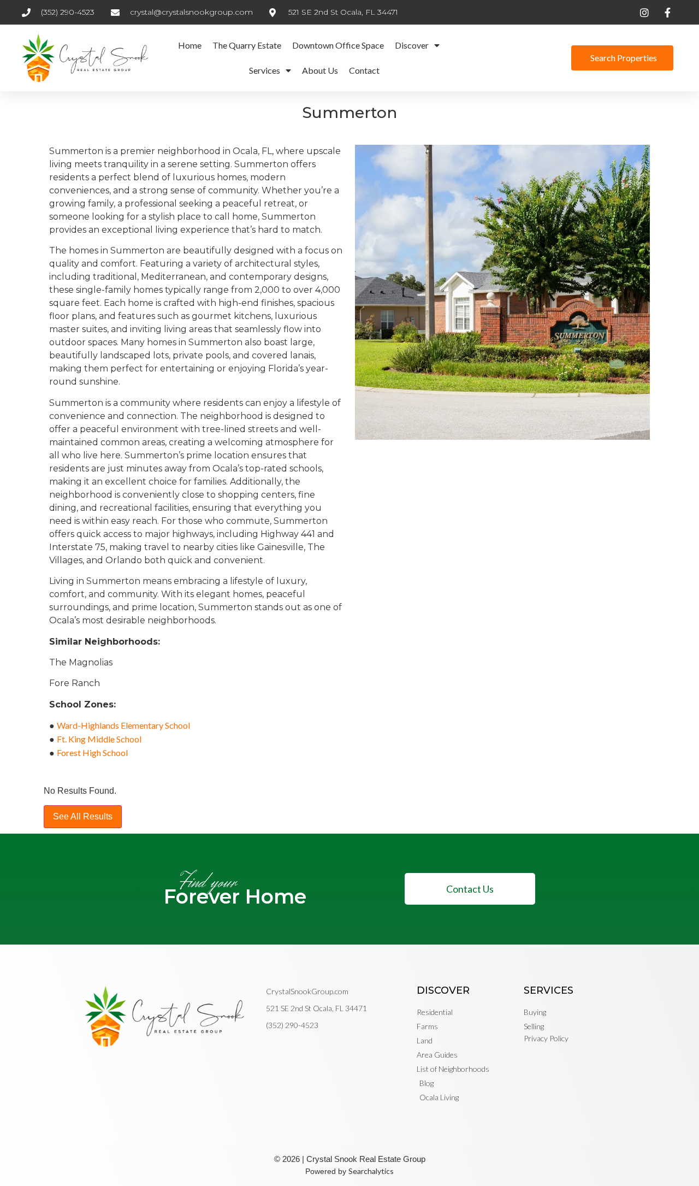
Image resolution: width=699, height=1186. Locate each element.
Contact (364, 70)
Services (264, 70)
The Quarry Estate (246, 45)
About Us (320, 70)
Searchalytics (371, 1171)
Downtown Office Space (338, 45)
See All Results (82, 816)
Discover (412, 45)
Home (190, 45)
